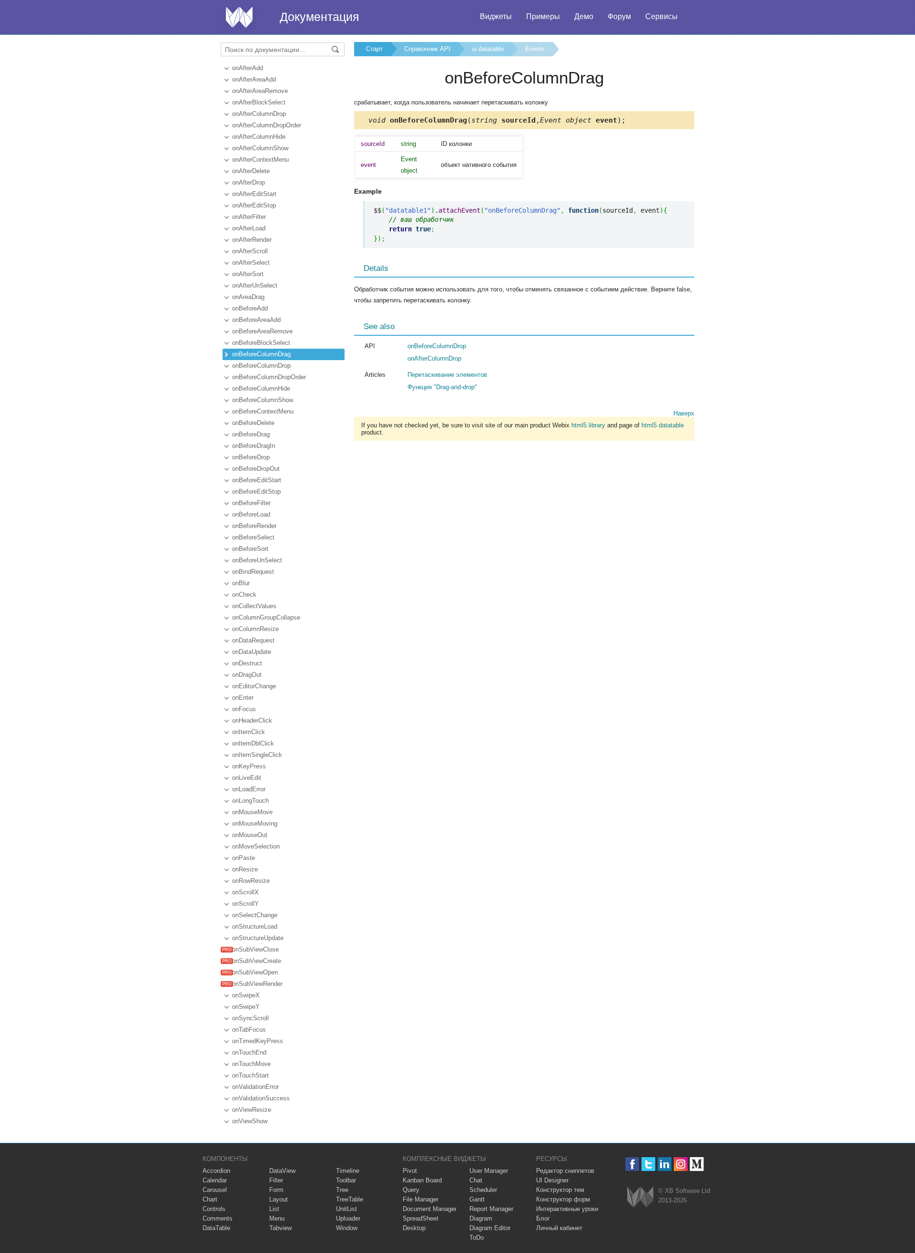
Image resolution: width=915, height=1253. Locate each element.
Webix (640, 1197)
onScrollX (245, 892)
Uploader (348, 1218)
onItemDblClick (253, 743)
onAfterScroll (250, 251)
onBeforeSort (250, 548)
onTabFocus (249, 1029)
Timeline (347, 1170)
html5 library (588, 425)
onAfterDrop (248, 182)
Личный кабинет (559, 1228)
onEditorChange (254, 686)
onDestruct (247, 663)
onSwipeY (246, 1006)
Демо (583, 16)
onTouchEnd (249, 1052)
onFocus (244, 709)
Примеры (543, 16)
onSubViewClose (255, 949)
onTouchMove (251, 1063)
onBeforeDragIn (253, 445)
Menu (277, 1218)
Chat (475, 1180)
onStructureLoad (254, 926)
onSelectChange (254, 915)
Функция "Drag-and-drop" (442, 387)
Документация (319, 16)
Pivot (410, 1170)
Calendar (215, 1180)
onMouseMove (252, 812)
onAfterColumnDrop (259, 113)
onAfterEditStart (254, 193)
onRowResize (251, 880)
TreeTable (349, 1199)
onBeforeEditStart (256, 480)
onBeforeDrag (251, 434)
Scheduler (483, 1189)
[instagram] (680, 1164)
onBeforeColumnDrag (261, 354)
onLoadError (248, 789)
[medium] (697, 1164)
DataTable (216, 1228)
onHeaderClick (252, 720)
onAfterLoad (248, 228)
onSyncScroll (250, 1018)
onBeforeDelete (253, 422)
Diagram (480, 1218)
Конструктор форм (563, 1199)
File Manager (420, 1199)
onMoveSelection (256, 846)
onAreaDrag (248, 296)
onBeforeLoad (251, 514)
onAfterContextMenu (260, 159)
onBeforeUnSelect (257, 560)
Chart (210, 1199)
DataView (282, 1170)
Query (411, 1189)
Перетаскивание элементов (447, 374)
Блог (543, 1218)
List (274, 1208)
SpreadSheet (420, 1218)
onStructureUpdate (258, 938)
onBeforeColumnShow (262, 400)
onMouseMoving (254, 823)
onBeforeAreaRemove (262, 331)
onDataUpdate (251, 651)
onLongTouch (250, 800)
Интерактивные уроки (567, 1208)
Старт (374, 48)
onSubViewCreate (256, 960)
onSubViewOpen (255, 972)
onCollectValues (254, 606)
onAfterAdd (247, 68)
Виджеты (496, 16)
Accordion (216, 1170)
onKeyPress (249, 766)
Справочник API (427, 48)
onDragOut (247, 674)
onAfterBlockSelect (258, 102)
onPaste (243, 857)
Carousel (215, 1189)
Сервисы (661, 16)
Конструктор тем (560, 1189)
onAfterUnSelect (254, 285)
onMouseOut (249, 835)
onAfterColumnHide (258, 136)
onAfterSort (248, 274)
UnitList (346, 1208)
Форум (619, 16)
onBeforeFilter (251, 503)
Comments (218, 1218)
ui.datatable (488, 48)
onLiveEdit (246, 777)
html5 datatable (662, 425)
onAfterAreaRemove (260, 90)
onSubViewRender (257, 983)
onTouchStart (250, 1075)
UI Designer (552, 1180)
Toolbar (346, 1180)
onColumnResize (255, 628)
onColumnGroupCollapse (266, 617)
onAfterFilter (249, 216)
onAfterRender (252, 239)
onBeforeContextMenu (263, 411)
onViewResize (251, 1109)
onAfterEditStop (254, 205)
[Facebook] (632, 1164)
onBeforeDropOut (256, 468)
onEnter (243, 697)
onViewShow (249, 1121)
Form (276, 1189)
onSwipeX (246, 995)
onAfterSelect (251, 262)
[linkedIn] (664, 1164)
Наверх (683, 413)
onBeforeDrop (251, 457)
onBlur (241, 583)
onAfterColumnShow (260, 148)
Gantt (477, 1199)
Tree (342, 1189)
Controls (214, 1208)
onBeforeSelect (253, 537)
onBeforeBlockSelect (261, 342)
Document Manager (430, 1208)
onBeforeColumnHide (261, 388)
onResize (245, 869)
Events (535, 48)
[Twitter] (648, 1164)
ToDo (476, 1237)
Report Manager (491, 1208)
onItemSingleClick (257, 754)
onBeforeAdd (250, 308)
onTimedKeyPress (257, 1041)
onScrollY (245, 903)
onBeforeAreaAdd (256, 319)
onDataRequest (253, 640)
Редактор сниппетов (565, 1170)
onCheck (244, 594)
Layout (278, 1199)
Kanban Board (422, 1180)
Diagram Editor (489, 1228)
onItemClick (248, 731)
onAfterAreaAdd (254, 79)
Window (346, 1228)
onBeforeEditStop (256, 491)
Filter (276, 1180)
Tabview (280, 1228)
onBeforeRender (254, 525)
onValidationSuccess (261, 1098)
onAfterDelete (251, 171)
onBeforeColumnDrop (261, 365)
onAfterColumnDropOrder (266, 125)
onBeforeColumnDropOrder (269, 377)
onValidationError (255, 1086)
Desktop (414, 1228)
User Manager (488, 1170)
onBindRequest (253, 571)
